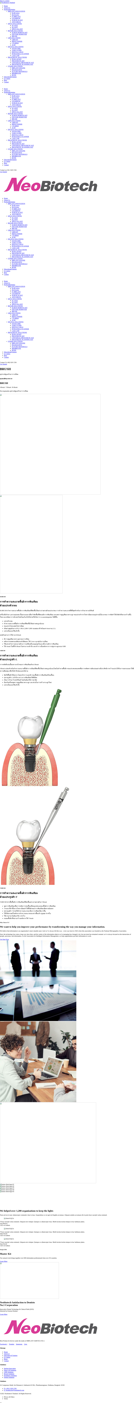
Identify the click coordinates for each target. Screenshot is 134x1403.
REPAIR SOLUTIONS (15, 31)
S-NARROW (16, 18)
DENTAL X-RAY (17, 52)
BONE (14, 75)
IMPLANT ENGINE (18, 68)
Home (6, 6)
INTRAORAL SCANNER (20, 54)
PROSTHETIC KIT (18, 61)
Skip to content (4, 1)
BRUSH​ (14, 36)
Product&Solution (9, 9)
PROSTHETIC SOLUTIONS (17, 57)
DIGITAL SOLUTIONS (15, 47)
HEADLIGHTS (17, 70)
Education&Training (10, 77)
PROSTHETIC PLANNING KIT (22, 64)
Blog (5, 80)
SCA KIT (15, 25)
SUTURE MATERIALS (19, 71)
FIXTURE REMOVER (19, 34)
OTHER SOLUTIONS (15, 66)
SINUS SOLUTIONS (15, 24)
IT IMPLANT (16, 16)
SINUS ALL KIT (17, 29)
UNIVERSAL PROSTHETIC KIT (23, 62)
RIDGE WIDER (17, 41)
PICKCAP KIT (16, 59)
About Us (7, 8)
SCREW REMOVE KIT (19, 32)
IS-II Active (15, 15)
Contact (6, 82)
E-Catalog (7, 78)
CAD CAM (15, 55)
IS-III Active (16, 13)
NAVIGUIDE (16, 48)
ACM (13, 45)
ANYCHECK (16, 22)
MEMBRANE (16, 73)
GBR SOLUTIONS (14, 38)
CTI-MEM (15, 43)
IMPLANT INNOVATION (16, 11)
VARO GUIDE (17, 50)
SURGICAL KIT (17, 20)
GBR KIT (15, 39)
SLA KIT (15, 27)
